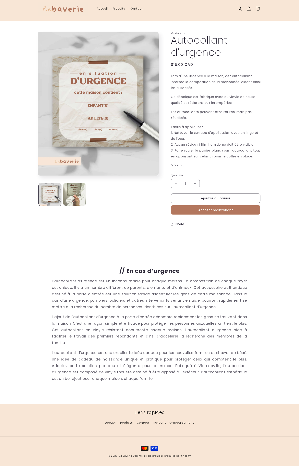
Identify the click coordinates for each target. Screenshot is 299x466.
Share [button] (180, 224)
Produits (126, 423)
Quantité (177, 175)
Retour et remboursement (174, 423)
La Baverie (125, 455)
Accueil (110, 423)
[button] (239, 8)
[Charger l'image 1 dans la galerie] (50, 194)
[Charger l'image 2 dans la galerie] (74, 194)
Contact (143, 423)
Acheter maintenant (215, 210)
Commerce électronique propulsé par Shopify (162, 455)
